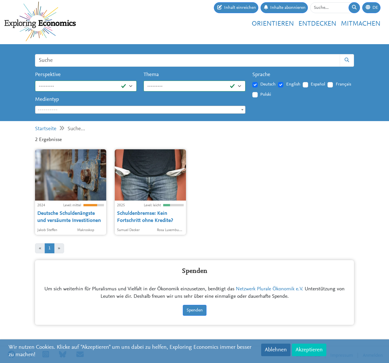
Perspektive (48, 75)
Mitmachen (360, 24)
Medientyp (47, 99)
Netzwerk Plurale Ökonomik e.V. (269, 289)
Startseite (45, 129)
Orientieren (273, 24)
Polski (265, 94)
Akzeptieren (309, 350)
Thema (151, 75)
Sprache (261, 75)
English (293, 84)
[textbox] (140, 110)
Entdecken (317, 24)
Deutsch (268, 84)
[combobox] (140, 110)
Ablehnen (276, 350)
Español (318, 84)
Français (343, 84)
